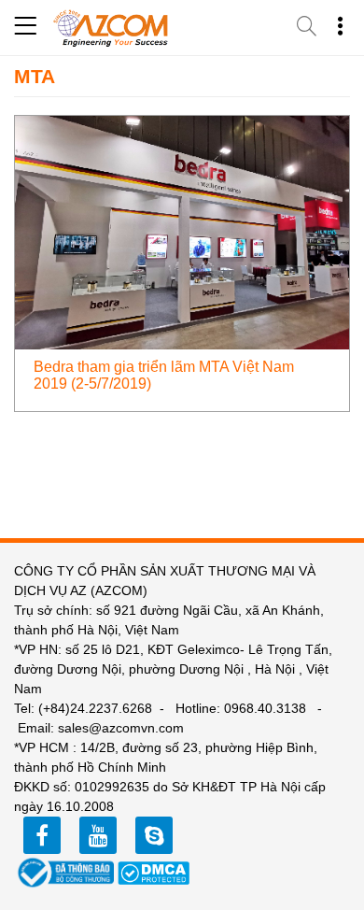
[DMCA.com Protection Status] (154, 871)
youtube (98, 835)
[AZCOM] (111, 28)
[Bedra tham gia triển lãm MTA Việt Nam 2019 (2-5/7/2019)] (182, 231)
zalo (154, 835)
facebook (42, 835)
